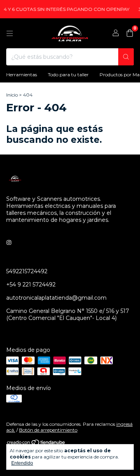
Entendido (22, 463)
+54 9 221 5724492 (31, 284)
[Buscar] (126, 56)
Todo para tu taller (68, 74)
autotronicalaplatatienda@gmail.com (56, 297)
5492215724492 (26, 271)
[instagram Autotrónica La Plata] (9, 242)
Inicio (12, 95)
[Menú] (9, 33)
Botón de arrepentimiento (48, 430)
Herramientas (21, 74)
